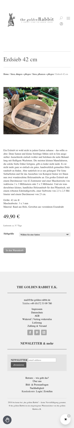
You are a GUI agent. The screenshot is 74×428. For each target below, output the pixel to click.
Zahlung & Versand (37, 325)
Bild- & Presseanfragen (37, 384)
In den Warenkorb (14, 250)
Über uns (37, 381)
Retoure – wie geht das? (37, 377)
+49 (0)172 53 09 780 (41, 303)
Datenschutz (37, 312)
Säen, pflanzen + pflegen (43, 74)
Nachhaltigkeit (37, 388)
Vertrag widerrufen (42, 319)
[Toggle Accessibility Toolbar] (7, 420)
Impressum (37, 309)
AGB (37, 315)
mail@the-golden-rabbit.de (37, 299)
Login (39, 391)
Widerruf (26, 319)
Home (6, 74)
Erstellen (48, 391)
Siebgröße (9, 233)
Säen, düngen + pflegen (20, 74)
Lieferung (37, 322)
